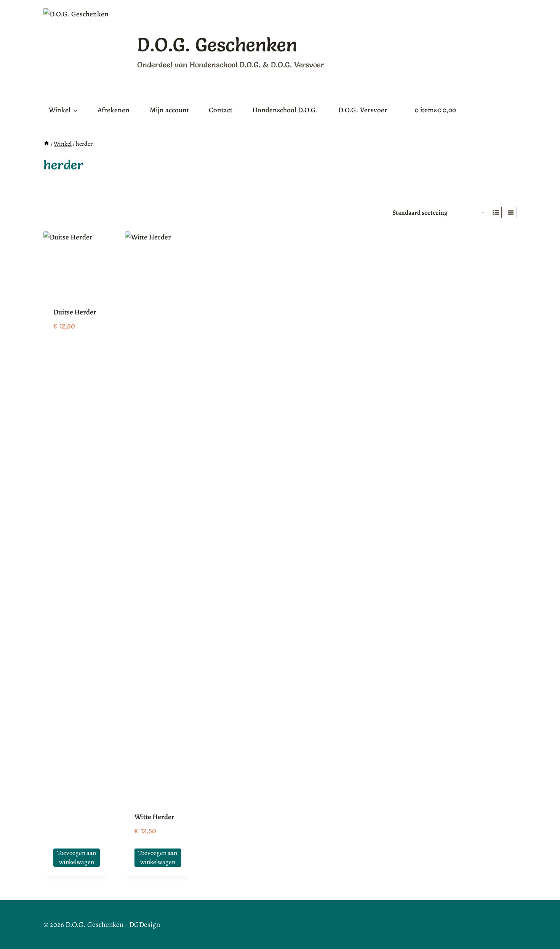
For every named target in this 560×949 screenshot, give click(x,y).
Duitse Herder (74, 312)
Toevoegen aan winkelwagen (76, 857)
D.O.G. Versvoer (362, 110)
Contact (220, 110)
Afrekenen (114, 110)
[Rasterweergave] (496, 212)
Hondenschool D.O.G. (285, 110)
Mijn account (169, 110)
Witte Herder (154, 817)
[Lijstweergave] (511, 212)
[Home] (46, 144)
